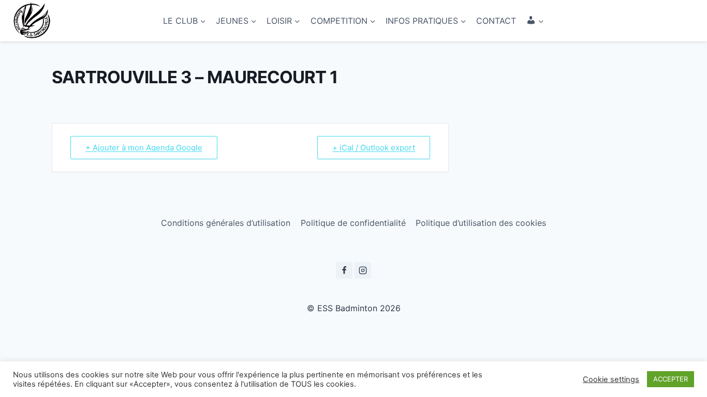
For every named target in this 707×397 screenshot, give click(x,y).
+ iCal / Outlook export (373, 147)
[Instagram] (363, 270)
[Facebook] (344, 270)
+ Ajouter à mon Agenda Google (143, 147)
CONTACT (496, 21)
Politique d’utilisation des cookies (481, 223)
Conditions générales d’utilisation (225, 223)
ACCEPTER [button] (670, 379)
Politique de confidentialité (353, 223)
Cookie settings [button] (611, 379)
